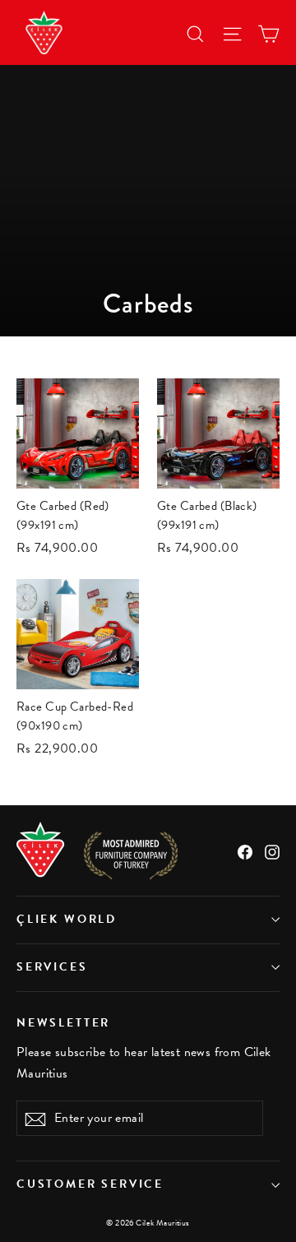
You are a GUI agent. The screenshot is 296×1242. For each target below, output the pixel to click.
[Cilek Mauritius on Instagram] (272, 850)
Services (52, 967)
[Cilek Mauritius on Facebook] (245, 850)
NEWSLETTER (63, 1022)
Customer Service (90, 1184)
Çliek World (66, 919)
